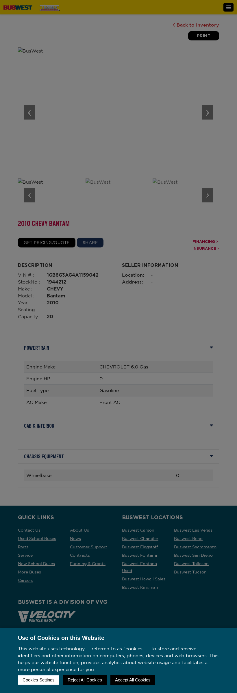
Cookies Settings (39, 679)
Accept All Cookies (133, 679)
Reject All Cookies (85, 679)
